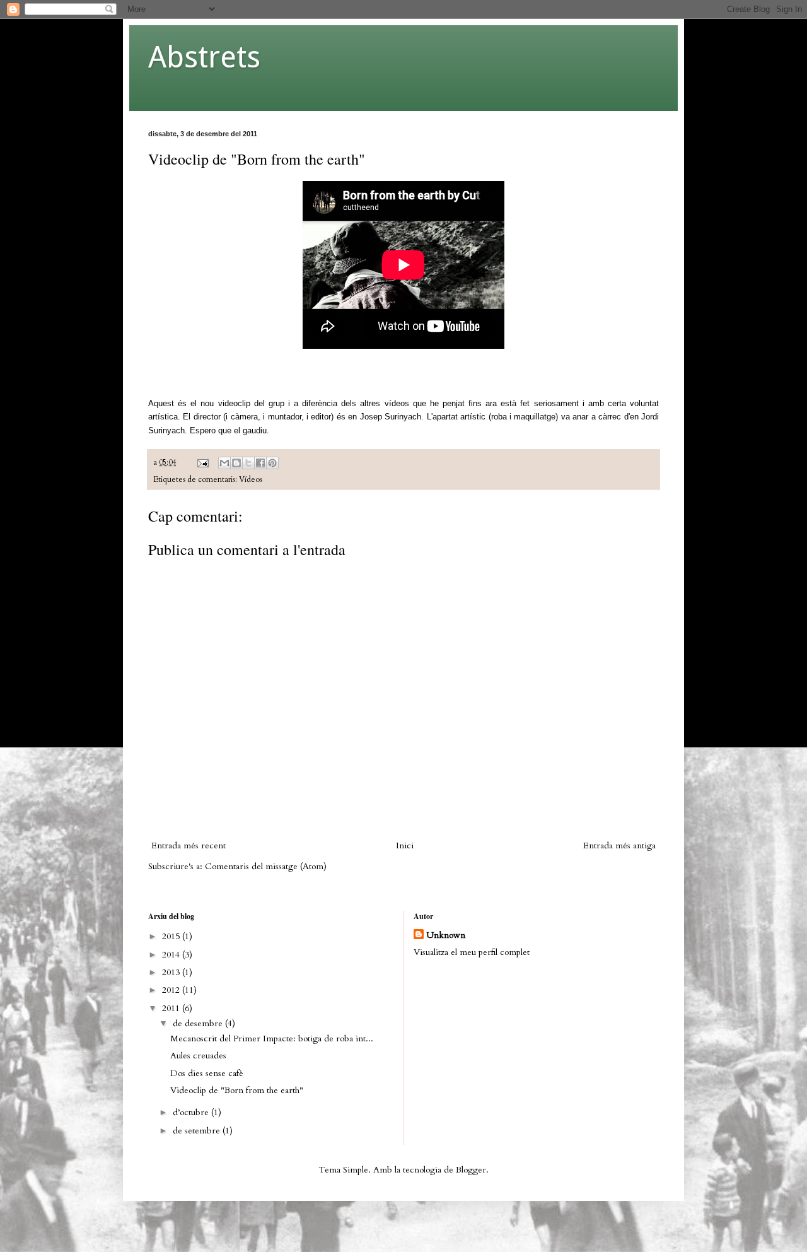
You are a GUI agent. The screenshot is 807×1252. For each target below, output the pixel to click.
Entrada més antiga (619, 845)
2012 (172, 990)
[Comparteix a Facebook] (260, 463)
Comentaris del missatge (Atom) (266, 866)
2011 (172, 1008)
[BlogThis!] (236, 463)
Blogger (471, 1170)
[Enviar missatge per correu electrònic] (202, 462)
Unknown (445, 935)
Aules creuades (198, 1056)
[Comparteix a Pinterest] (272, 463)
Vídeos (250, 479)
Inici (405, 845)
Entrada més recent (188, 845)
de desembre (199, 1023)
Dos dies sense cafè (206, 1073)
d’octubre (192, 1112)
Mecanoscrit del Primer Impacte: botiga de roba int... (271, 1038)
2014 (172, 955)
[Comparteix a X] (248, 463)
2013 (172, 972)
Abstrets (204, 57)
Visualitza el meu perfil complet (472, 952)
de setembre (198, 1131)
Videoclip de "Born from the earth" (236, 1090)
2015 (172, 936)
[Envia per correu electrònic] (224, 463)
